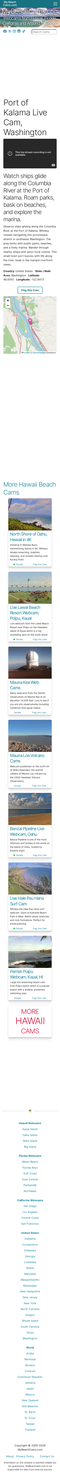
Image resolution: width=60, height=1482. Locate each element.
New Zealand (30, 1400)
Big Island (30, 1146)
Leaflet (27, 352)
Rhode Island (30, 1320)
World (30, 1347)
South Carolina (30, 1326)
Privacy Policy (25, 1456)
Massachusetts (30, 1279)
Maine (30, 1268)
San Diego (30, 1206)
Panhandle (30, 1185)
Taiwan (30, 1423)
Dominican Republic (30, 1377)
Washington (30, 1338)
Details (19, 564)
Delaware (30, 1250)
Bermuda (30, 1359)
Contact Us (47, 1456)
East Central (30, 1179)
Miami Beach (30, 1161)
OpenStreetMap (39, 352)
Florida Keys (30, 1167)
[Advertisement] (30, 64)
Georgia (30, 1256)
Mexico (30, 1394)
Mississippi (30, 1285)
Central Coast (30, 1217)
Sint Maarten (30, 1406)
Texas (30, 1332)
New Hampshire (30, 1291)
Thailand (30, 1429)
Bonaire (30, 1365)
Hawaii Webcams (30, 1123)
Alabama (30, 1238)
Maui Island (30, 1140)
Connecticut (30, 1244)
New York (30, 1303)
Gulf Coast (30, 1173)
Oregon (30, 1315)
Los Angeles (30, 1212)
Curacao (30, 1371)
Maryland (30, 1274)
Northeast (30, 1191)
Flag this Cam (30, 290)
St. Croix (30, 1418)
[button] (30, 321)
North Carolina (30, 1309)
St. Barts (30, 1412)
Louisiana (30, 1262)
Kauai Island (30, 1129)
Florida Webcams (30, 1155)
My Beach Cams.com (10, 3)
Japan (30, 1388)
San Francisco (30, 1223)
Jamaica (30, 1382)
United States (30, 1233)
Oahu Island (30, 1135)
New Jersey (30, 1297)
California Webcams (30, 1200)
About (10, 1456)
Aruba (30, 1353)
